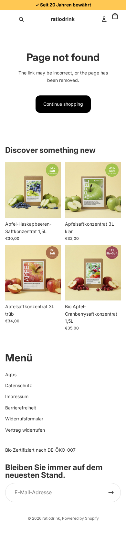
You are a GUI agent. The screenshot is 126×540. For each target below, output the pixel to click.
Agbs (10, 374)
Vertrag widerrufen (25, 429)
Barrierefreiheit (20, 407)
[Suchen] (21, 19)
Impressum (16, 396)
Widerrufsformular (24, 418)
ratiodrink (51, 518)
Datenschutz (18, 385)
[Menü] (7, 19)
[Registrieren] (111, 492)
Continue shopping (63, 104)
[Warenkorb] (118, 19)
